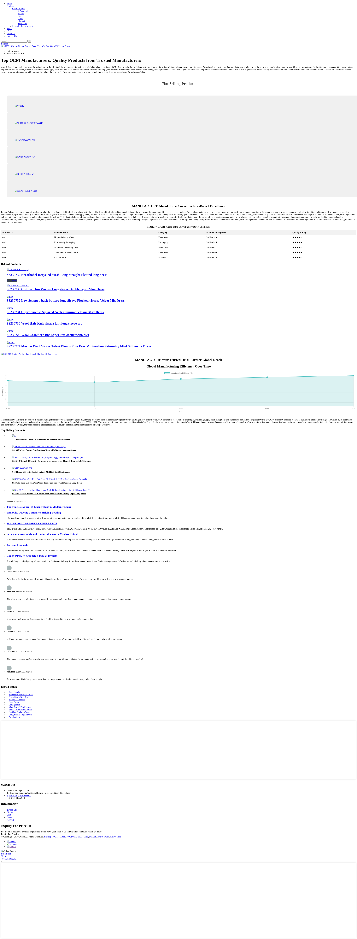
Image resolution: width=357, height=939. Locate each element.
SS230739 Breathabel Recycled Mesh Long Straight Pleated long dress (57, 275)
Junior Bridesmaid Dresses (20, 709)
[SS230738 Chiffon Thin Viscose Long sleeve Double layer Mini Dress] (18, 285)
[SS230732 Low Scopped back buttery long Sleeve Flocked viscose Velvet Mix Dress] (11, 297)
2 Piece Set (23, 11)
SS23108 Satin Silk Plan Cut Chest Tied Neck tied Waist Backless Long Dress (47, 483)
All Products (115, 837)
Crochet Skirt (14, 717)
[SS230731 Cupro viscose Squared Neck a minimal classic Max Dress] (11, 308)
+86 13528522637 (9, 859)
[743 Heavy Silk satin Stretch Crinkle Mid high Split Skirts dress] (22, 468)
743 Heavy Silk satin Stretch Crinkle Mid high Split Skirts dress (41, 472)
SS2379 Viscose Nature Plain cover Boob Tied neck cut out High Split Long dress (49, 494)
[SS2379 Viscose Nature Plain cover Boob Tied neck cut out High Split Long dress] (51, 490)
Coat (20, 16)
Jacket (100, 837)
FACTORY (83, 837)
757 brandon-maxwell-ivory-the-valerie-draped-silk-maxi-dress (41, 439)
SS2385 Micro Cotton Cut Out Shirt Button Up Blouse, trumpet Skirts (44, 450)
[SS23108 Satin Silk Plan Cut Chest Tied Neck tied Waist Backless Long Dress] (49, 479)
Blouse (21, 13)
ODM (55, 837)
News (9, 28)
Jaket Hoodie (14, 692)
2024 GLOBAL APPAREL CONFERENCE (32, 523)
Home (9, 3)
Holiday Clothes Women (20, 712)
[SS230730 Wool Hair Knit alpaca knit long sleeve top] (11, 320)
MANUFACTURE (68, 837)
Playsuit (21, 21)
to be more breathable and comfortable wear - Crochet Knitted (42, 534)
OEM (106, 837)
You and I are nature (19, 544)
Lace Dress (14, 702)
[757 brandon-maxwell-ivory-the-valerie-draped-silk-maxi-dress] (14, 435)
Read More (12, 280)
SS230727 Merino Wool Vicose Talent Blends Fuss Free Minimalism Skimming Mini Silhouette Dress (79, 346)
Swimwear (22, 23)
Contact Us (12, 36)
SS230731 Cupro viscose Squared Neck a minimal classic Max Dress (55, 312)
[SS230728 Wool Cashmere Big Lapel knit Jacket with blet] (11, 331)
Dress (20, 18)
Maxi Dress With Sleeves (20, 707)
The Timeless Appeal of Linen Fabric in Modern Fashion (39, 506)
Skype (4, 856)
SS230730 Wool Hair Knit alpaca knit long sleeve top (44, 323)
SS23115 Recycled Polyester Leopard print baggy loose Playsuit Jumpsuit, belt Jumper (51, 461)
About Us (11, 33)
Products (10, 6)
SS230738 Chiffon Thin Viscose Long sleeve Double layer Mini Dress (55, 289)
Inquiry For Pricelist (10, 834)
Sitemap (47, 837)
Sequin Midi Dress (17, 699)
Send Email (6, 854)
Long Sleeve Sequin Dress (20, 714)
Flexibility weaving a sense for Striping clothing (34, 512)
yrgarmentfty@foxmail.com (19, 795)
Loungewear (14, 704)
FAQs (9, 31)
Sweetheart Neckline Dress (21, 694)
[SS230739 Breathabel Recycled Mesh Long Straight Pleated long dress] (17, 269)
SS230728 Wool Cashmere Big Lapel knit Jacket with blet (48, 335)
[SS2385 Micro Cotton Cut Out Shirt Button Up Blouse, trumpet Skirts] (39, 446)
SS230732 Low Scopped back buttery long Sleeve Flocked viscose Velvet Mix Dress (66, 300)
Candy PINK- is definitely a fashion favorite (32, 555)
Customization (18, 8)
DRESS (92, 837)
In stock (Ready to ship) (22, 26)
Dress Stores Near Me (18, 697)
